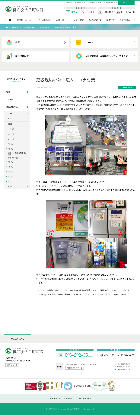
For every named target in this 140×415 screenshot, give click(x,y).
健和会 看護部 (67, 399)
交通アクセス (11, 365)
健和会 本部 (53, 399)
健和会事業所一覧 (124, 369)
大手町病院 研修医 (84, 399)
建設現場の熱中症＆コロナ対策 (65, 27)
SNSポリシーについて (125, 367)
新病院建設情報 (29, 27)
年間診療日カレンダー (73, 368)
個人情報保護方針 (124, 364)
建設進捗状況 (44, 27)
